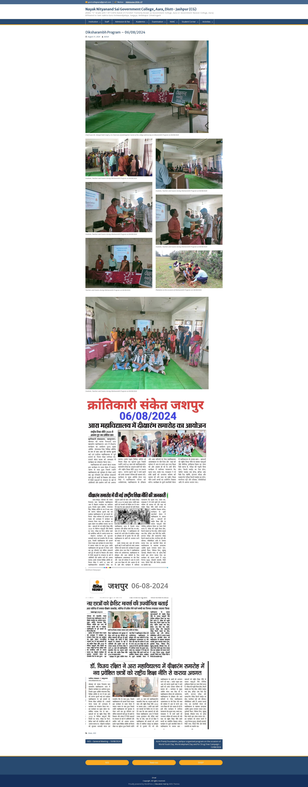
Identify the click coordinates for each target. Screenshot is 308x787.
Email (154, 778)
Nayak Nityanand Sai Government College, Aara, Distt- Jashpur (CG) (140, 9)
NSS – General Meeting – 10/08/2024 (103, 741)
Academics (140, 21)
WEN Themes (174, 784)
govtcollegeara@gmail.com (99, 2)
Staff (107, 21)
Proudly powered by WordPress (140, 784)
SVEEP (201, 762)
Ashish (106, 37)
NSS (94, 733)
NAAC (172, 21)
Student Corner (189, 21)
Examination (157, 21)
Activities (206, 21)
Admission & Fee (122, 21)
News (90, 733)
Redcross (154, 762)
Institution (93, 21)
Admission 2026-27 (134, 2)
